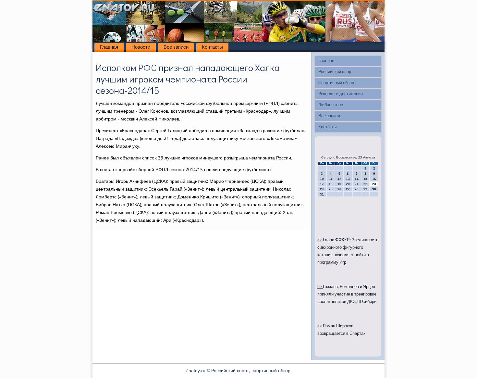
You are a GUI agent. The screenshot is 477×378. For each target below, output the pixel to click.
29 (365, 189)
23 (374, 184)
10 (322, 179)
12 (339, 179)
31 (322, 194)
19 (339, 184)
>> (320, 240)
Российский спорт (335, 72)
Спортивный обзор (336, 83)
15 (365, 179)
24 (322, 189)
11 (331, 179)
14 (357, 179)
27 (348, 189)
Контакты (212, 47)
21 (357, 184)
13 (348, 179)
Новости (140, 47)
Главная (109, 47)
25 (331, 189)
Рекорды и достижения (340, 94)
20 (348, 184)
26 (339, 189)
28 (357, 189)
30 (374, 189)
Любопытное (330, 105)
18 (331, 184)
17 (322, 184)
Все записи (176, 47)
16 (374, 179)
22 (365, 184)
